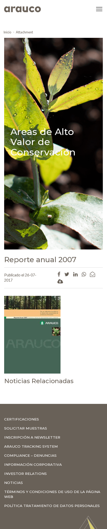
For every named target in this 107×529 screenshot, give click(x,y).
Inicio (7, 32)
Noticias (13, 483)
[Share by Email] (92, 274)
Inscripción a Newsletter (32, 437)
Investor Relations (25, 473)
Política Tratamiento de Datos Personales (52, 506)
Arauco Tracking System (31, 446)
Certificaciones (21, 419)
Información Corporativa (33, 464)
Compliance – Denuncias (30, 455)
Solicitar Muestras (25, 428)
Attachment (24, 32)
